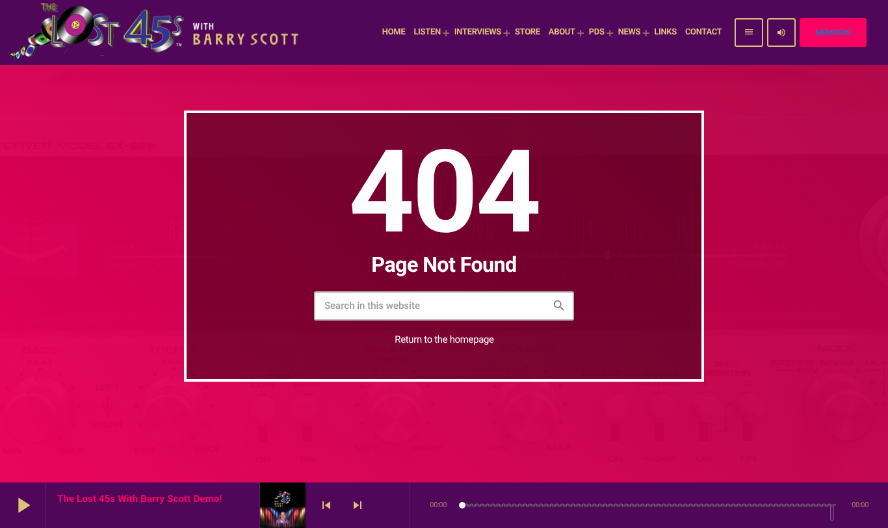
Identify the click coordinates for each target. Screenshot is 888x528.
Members (833, 32)
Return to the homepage (444, 339)
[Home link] (156, 32)
